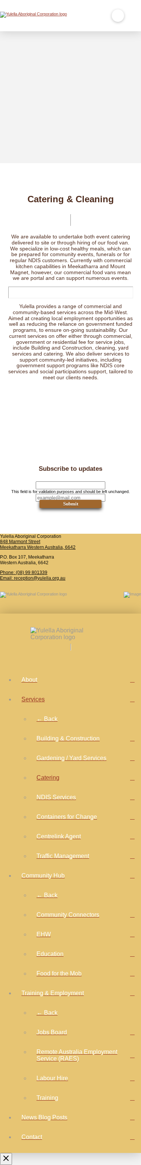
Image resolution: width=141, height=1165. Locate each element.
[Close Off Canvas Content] (6, 1159)
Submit (70, 504)
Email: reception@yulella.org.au (32, 578)
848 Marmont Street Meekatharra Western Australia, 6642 (38, 544)
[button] (118, 15)
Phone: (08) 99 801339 (23, 572)
